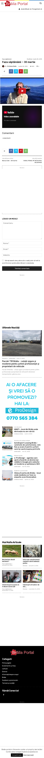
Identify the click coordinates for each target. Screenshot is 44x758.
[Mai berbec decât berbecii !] (11, 551)
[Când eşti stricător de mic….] (32, 576)
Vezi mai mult (28, 755)
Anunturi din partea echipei (22, 440)
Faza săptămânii (7, 59)
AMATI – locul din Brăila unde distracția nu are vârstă (26, 430)
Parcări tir (5, 358)
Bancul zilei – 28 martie (9, 160)
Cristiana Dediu (11, 66)
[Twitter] (16, 71)
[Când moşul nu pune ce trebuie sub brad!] (11, 576)
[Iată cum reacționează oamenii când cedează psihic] (32, 551)
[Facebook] (11, 71)
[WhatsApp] (26, 71)
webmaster (12, 358)
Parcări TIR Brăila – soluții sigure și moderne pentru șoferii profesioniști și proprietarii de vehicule (20, 364)
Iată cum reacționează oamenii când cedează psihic (31, 561)
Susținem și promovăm (21, 470)
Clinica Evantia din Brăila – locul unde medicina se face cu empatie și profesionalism (27, 475)
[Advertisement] (22, 35)
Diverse (25, 565)
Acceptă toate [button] (17, 755)
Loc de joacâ (18, 427)
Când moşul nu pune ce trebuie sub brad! (10, 586)
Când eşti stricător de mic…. (31, 586)
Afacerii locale (18, 455)
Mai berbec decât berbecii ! (8, 560)
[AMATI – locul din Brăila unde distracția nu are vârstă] (7, 431)
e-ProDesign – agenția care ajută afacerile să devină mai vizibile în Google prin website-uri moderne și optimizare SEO (27, 461)
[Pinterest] (21, 71)
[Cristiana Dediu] (3, 66)
